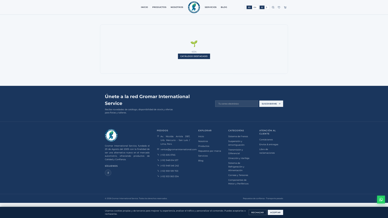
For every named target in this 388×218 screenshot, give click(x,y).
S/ (262, 7)
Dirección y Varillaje (238, 158)
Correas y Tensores (238, 175)
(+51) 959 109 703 (169, 171)
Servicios (211, 7)
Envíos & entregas (268, 144)
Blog (224, 7)
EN (255, 7)
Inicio (144, 7)
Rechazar (257, 212)
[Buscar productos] (273, 7)
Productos (159, 7)
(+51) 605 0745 (168, 154)
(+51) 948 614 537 (169, 160)
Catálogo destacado (194, 56)
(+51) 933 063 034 (170, 176)
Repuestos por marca (209, 151)
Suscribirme (269, 103)
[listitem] (108, 173)
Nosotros (177, 7)
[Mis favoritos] (279, 7)
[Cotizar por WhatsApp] (381, 199)
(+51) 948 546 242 (170, 165)
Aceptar (275, 212)
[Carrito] (285, 7)
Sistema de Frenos (238, 136)
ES (249, 7)
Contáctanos (266, 139)
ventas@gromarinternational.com (179, 149)
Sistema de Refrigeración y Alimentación (236, 167)
